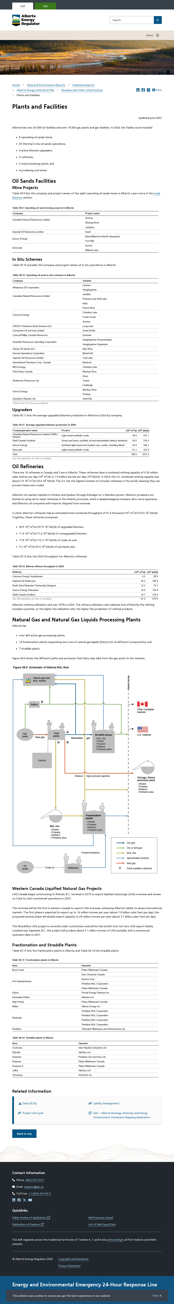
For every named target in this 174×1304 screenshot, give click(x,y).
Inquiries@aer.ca (34, 1186)
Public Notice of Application (31, 1217)
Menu (149, 35)
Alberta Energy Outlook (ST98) (35, 90)
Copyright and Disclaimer (73, 1258)
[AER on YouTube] (30, 1200)
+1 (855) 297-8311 (40, 1193)
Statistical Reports (83, 84)
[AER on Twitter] (24, 1200)
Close (155, 1295)
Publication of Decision (28, 1224)
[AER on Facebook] (19, 1200)
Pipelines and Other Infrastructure (82, 90)
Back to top (24, 1133)
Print (159, 90)
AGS (48, 6)
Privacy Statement (69, 1265)
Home (16, 84)
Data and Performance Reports (46, 84)
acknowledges (115, 1239)
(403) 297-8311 (34, 1179)
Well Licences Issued (100, 1217)
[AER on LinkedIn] (13, 1200)
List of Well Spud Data (102, 1224)
